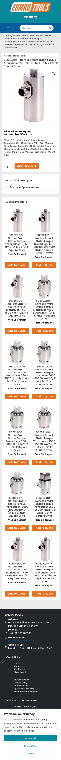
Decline (30, 753)
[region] (30, 734)
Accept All (30, 738)
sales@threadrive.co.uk (21, 640)
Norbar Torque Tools (23, 35)
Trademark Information (26, 691)
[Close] (58, 711)
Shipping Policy (21, 679)
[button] (8, 27)
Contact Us (19, 669)
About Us (18, 666)
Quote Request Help (24, 688)
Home (8, 35)
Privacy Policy (21, 685)
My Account (20, 672)
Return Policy (20, 682)
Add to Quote (26, 166)
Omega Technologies (25, 706)
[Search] (50, 28)
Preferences (30, 746)
